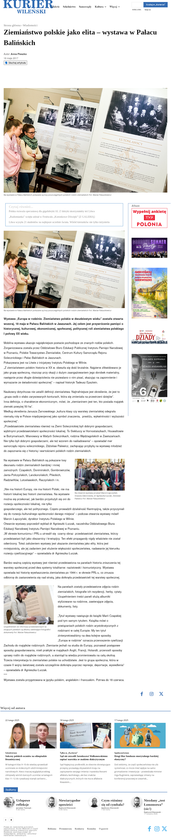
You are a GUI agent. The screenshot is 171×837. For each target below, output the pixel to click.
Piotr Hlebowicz (159, 782)
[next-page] (11, 820)
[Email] (54, 79)
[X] (38, 79)
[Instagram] (151, 694)
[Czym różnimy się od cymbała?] (94, 802)
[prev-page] (6, 820)
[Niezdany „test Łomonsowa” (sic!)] (136, 802)
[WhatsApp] (46, 79)
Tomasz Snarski (159, 785)
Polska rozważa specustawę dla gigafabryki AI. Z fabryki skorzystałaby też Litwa (52, 211)
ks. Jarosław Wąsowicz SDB (133, 782)
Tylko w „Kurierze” (69, 753)
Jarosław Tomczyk (23, 808)
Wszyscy (24, 782)
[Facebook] (31, 79)
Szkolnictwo (11, 753)
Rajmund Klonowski (114, 785)
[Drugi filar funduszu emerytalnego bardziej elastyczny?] (140, 735)
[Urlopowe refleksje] (9, 802)
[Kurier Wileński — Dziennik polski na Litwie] (28, 6)
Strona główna (12, 25)
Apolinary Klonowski (110, 808)
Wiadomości (30, 25)
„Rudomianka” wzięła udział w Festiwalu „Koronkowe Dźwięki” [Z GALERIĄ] (52, 216)
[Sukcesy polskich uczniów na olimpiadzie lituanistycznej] (31, 735)
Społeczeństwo (121, 753)
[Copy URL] (61, 79)
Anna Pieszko (19, 54)
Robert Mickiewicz (137, 785)
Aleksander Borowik (43, 782)
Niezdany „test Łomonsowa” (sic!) (154, 804)
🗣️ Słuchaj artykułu (15, 62)
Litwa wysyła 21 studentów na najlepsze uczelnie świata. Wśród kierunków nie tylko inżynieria (59, 222)
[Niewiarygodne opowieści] (51, 802)
